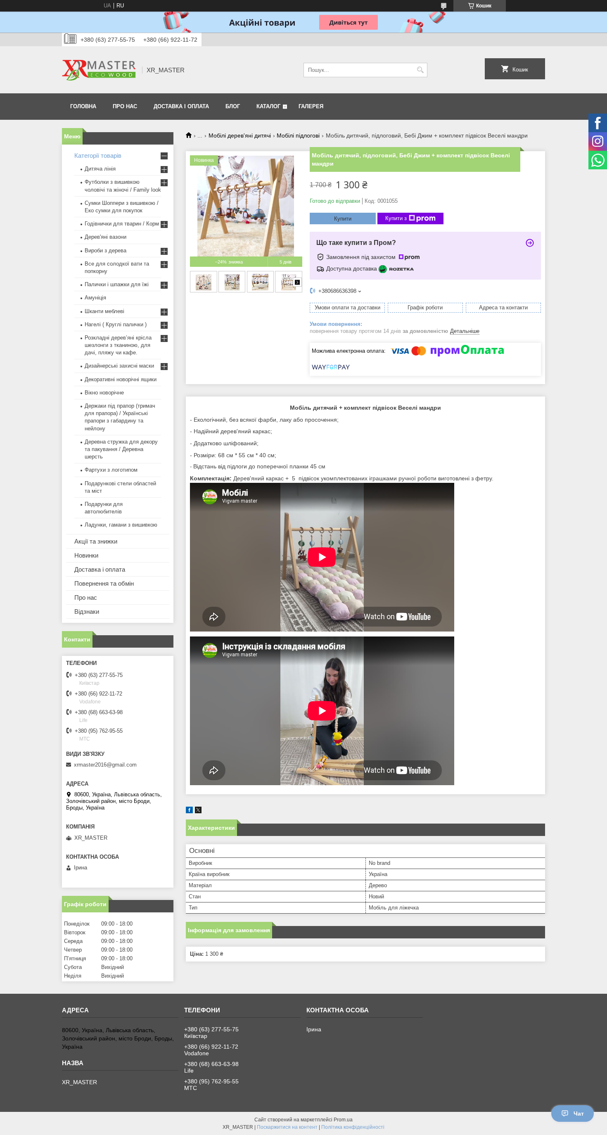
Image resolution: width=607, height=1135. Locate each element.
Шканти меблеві (104, 311)
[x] (198, 811)
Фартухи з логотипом (111, 470)
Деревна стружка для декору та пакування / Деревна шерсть (121, 449)
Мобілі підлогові (298, 135)
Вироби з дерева (105, 250)
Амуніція (95, 297)
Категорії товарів (97, 155)
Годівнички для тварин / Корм (122, 224)
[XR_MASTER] (99, 69)
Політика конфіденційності (352, 1127)
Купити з (396, 218)
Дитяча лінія (100, 169)
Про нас (125, 106)
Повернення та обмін (104, 583)
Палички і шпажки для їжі (117, 284)
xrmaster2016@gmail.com (105, 765)
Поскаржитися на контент (287, 1127)
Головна (83, 106)
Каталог (268, 106)
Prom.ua (343, 1120)
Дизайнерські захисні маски (119, 366)
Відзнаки (86, 611)
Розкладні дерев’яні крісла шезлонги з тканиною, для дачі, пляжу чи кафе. (118, 345)
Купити (342, 219)
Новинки (86, 555)
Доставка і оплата (181, 106)
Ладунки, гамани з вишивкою (121, 525)
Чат (579, 1113)
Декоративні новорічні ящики (120, 379)
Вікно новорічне (104, 392)
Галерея (311, 106)
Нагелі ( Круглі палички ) (116, 324)
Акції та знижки (95, 541)
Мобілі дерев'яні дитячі (240, 135)
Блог (232, 106)
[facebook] (189, 811)
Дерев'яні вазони (105, 237)
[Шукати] (420, 70)
